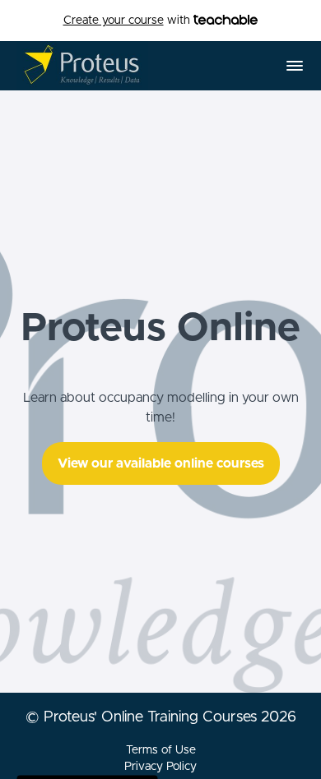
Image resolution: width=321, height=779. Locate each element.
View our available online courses (161, 463)
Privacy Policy (160, 766)
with (128, 20)
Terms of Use (161, 750)
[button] (295, 65)
